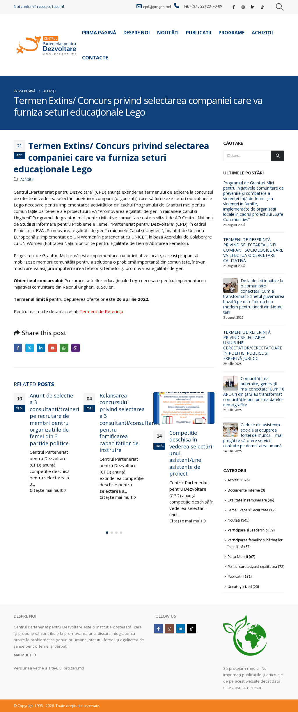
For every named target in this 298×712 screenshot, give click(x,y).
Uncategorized (240, 587)
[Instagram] (243, 7)
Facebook (18, 348)
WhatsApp (64, 348)
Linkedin (180, 628)
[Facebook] (234, 7)
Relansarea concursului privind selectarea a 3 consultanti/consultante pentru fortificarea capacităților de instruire (130, 422)
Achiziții (262, 32)
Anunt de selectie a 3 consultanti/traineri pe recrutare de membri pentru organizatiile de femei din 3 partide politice (54, 419)
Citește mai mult (47, 490)
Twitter (29, 348)
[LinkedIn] (253, 7)
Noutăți (168, 32)
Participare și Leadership (247, 530)
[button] (279, 7)
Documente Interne (244, 490)
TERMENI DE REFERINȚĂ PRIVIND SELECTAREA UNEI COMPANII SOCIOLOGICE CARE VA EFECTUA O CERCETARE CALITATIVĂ (253, 250)
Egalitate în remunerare (247, 500)
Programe (231, 32)
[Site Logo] (46, 45)
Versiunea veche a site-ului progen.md (49, 668)
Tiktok (191, 628)
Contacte (95, 57)
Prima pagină (99, 32)
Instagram (169, 628)
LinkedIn (41, 348)
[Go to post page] (183, 408)
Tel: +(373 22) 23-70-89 (203, 6)
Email (52, 348)
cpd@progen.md (157, 7)
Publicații (198, 32)
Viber (75, 348)
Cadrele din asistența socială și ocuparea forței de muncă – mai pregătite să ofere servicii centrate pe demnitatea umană (252, 435)
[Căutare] (277, 156)
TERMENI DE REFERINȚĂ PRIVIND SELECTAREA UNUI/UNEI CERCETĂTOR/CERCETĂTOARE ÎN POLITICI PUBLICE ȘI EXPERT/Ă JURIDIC (252, 345)
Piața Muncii (238, 557)
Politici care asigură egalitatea (252, 567)
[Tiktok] (262, 7)
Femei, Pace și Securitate (248, 511)
